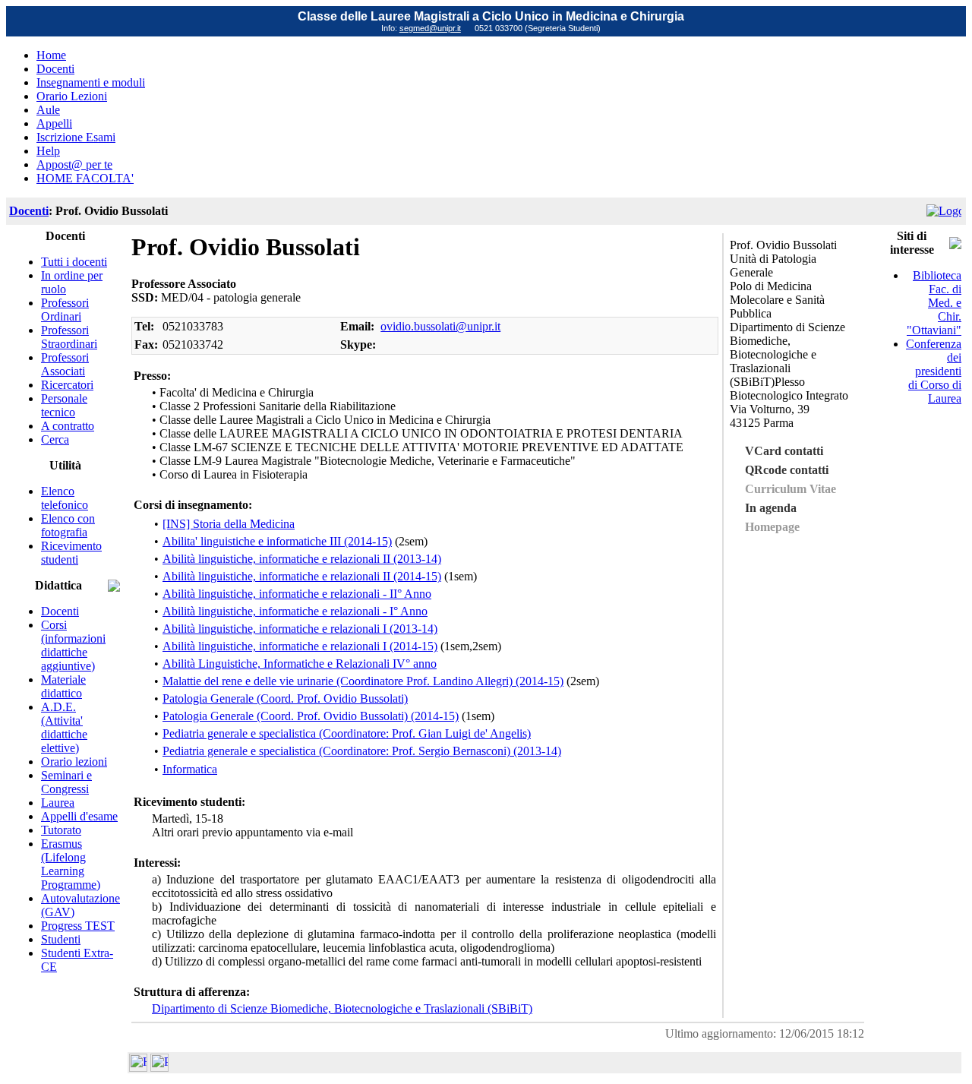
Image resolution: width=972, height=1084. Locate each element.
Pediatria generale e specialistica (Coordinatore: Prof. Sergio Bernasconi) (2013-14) (362, 750)
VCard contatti (784, 450)
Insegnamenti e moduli (90, 82)
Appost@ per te (74, 164)
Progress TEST (78, 925)
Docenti (55, 68)
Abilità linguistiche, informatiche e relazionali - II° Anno (297, 593)
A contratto (67, 425)
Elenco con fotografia (68, 525)
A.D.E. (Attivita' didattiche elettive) (64, 727)
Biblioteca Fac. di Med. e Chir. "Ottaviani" (934, 303)
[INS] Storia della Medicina (229, 523)
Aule (48, 109)
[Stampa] (159, 1067)
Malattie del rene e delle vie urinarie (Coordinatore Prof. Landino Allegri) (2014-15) (363, 681)
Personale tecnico (64, 405)
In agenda (771, 507)
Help (48, 150)
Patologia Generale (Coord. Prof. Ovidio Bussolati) (285, 698)
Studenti (60, 939)
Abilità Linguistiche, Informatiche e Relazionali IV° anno (300, 663)
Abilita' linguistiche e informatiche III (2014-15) (277, 541)
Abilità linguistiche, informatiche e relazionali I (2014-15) (300, 646)
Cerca (55, 439)
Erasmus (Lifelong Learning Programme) (70, 864)
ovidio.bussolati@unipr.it (440, 326)
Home (51, 55)
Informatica (190, 769)
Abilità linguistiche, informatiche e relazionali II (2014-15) (302, 576)
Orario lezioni (74, 761)
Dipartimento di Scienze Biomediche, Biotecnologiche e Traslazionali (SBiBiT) (342, 1008)
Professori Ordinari (65, 309)
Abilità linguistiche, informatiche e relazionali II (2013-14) (302, 558)
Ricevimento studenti (71, 552)
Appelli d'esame (79, 816)
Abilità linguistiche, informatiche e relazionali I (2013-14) (300, 628)
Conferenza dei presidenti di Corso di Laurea (933, 371)
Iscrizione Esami (75, 137)
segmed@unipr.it (430, 28)
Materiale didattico (63, 686)
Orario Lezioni (71, 96)
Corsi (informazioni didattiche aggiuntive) (73, 645)
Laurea (57, 802)
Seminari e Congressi (66, 782)
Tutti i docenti (74, 261)
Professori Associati (65, 364)
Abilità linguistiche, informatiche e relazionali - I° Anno (295, 611)
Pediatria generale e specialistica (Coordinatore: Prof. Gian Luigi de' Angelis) (347, 733)
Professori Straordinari (69, 337)
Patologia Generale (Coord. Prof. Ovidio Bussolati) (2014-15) (311, 715)
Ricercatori (67, 384)
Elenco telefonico (64, 498)
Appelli (54, 123)
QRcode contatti (786, 469)
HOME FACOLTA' (85, 178)
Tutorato (61, 829)
